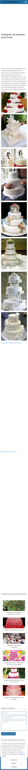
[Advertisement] (14, 18)
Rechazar (14, 763)
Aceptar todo (14, 759)
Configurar (14, 766)
